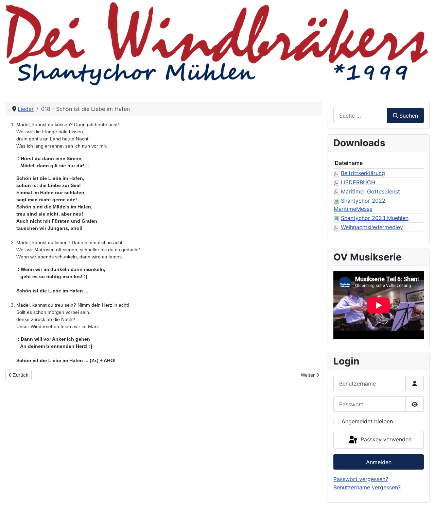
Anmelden (379, 462)
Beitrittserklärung (363, 173)
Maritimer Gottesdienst (370, 191)
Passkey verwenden (385, 439)
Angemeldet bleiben (367, 421)
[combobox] (360, 115)
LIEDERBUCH (358, 182)
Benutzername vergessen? (367, 487)
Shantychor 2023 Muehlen (374, 218)
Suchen (408, 115)
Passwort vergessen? (360, 479)
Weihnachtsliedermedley (372, 227)
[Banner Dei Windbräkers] (217, 43)
